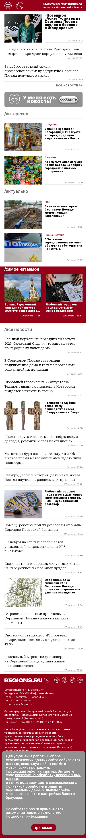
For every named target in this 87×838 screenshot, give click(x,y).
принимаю (44, 827)
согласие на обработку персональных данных (43, 777)
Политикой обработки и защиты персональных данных (34, 788)
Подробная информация (19, 750)
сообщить (68, 99)
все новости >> (69, 85)
